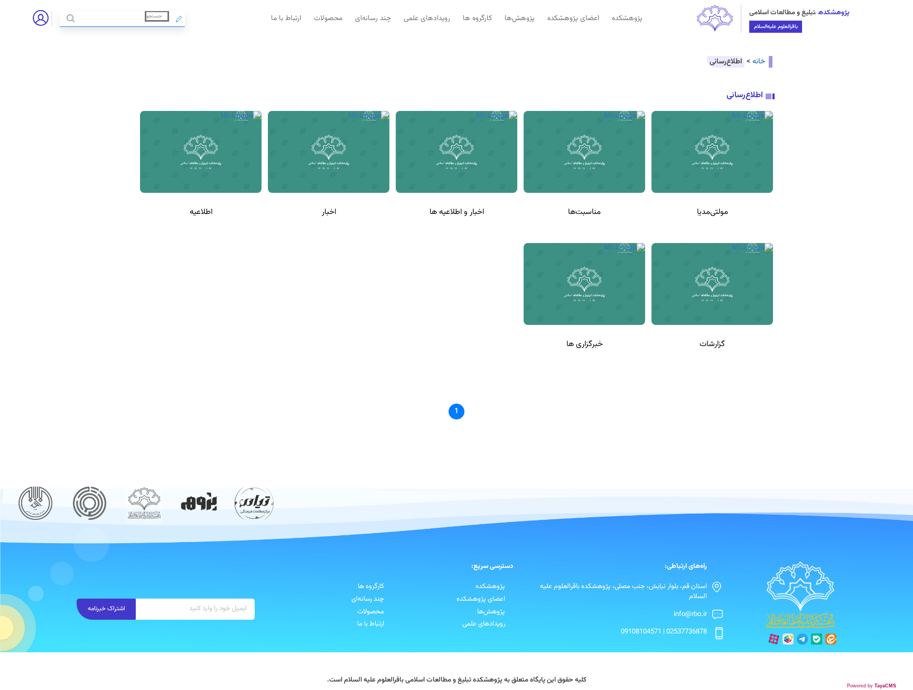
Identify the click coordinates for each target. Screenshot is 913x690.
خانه (758, 62)
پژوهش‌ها (520, 18)
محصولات (328, 18)
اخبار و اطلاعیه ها (457, 212)
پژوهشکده (627, 18)
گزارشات (712, 344)
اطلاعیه (201, 212)
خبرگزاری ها (584, 344)
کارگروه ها (477, 18)
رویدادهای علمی (427, 18)
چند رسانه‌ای (373, 18)
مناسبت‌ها (584, 212)
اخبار (329, 212)
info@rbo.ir (690, 614)
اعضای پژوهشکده (573, 18)
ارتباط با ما (286, 18)
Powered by (871, 685)
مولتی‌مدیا (712, 212)
